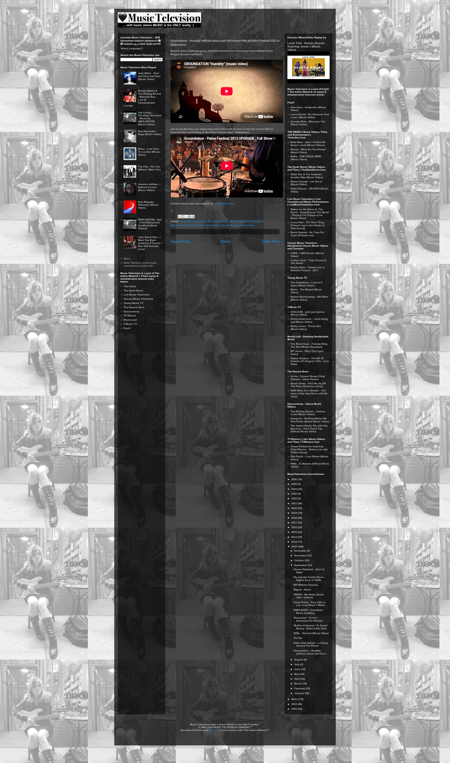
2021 (294, 503)
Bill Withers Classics (306, 584)
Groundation (187, 221)
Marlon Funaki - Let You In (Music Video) (306, 183)
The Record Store (134, 307)
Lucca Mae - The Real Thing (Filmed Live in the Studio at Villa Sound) (307, 225)
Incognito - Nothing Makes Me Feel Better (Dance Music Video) (310, 420)
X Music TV (130, 324)
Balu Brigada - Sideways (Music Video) (148, 205)
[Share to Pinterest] (193, 216)
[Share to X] (186, 216)
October (299, 560)
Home (225, 241)
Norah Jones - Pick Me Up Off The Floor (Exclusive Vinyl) (308, 385)
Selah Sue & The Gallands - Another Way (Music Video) (307, 176)
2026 (294, 479)
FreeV (127, 328)
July (297, 664)
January (299, 693)
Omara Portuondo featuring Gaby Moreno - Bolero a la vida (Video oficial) (309, 449)
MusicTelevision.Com (183, 225)
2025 (294, 484)
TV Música (130, 315)
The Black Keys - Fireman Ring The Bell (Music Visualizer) (309, 345)
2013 (294, 541)
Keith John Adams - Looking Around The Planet (311, 644)
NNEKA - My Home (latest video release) (309, 596)
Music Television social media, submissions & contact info (140, 264)
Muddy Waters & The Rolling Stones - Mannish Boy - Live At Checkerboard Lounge (142, 98)
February (300, 688)
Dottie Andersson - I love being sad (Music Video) (309, 320)
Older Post (270, 241)
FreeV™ (214, 730)
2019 (294, 512)
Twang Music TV (133, 303)
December (300, 550)
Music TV (235, 221)
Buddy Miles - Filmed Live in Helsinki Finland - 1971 (308, 269)
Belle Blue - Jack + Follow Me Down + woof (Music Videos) (308, 144)
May (297, 674)
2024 (294, 489)
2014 (294, 537)
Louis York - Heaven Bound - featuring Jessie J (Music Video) (306, 46)
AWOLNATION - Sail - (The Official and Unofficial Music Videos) (149, 224)
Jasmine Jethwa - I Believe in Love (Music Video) (149, 187)
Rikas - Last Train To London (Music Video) (149, 151)
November (300, 555)
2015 (294, 532)
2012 (294, 546)
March (298, 683)
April (297, 678)
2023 (294, 493)
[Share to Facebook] (189, 216)
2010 (294, 704)
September (301, 565)
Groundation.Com (224, 203)
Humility (202, 221)
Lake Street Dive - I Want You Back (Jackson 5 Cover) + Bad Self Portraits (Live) (150, 243)
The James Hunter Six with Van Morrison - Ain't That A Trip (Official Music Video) (309, 428)
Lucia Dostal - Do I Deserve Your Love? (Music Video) (310, 116)
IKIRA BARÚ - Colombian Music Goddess (308, 611)
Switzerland (248, 225)
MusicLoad (130, 319)
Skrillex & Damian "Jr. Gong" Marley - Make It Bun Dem (311, 627)
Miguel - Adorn (302, 589)
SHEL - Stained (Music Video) (311, 633)
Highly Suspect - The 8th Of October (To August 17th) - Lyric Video (310, 361)
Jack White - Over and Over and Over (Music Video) (149, 76)
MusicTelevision (251, 221)
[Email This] (179, 216)
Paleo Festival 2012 (209, 225)
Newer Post (180, 241)
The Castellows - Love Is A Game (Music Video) (306, 284)
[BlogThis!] (183, 216)
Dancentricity (132, 311)
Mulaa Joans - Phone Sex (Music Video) (306, 327)
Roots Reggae (230, 225)
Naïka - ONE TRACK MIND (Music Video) (306, 158)
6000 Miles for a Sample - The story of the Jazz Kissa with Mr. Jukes (309, 393)
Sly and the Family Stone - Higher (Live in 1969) (309, 578)
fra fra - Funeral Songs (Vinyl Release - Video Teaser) (308, 378)
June (297, 669)
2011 (294, 699)
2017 (294, 522)
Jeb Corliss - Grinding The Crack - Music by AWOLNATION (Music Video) (149, 118)
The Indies (130, 286)
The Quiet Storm (133, 290)
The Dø (298, 638)
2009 (294, 708)
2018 (294, 517)
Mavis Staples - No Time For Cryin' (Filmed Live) (307, 234)
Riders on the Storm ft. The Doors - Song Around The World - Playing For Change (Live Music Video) (310, 214)
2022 (294, 498)
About (127, 258)
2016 (294, 527)
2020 (294, 508)
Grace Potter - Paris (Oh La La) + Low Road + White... (310, 604)
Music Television (218, 221)
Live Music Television (137, 294)
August (299, 659)
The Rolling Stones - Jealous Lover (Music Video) (308, 413)
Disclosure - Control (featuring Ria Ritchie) (308, 619)
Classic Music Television (138, 298)
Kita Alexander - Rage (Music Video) (149, 133)
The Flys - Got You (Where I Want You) (149, 168)
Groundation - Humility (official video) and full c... (311, 652)
